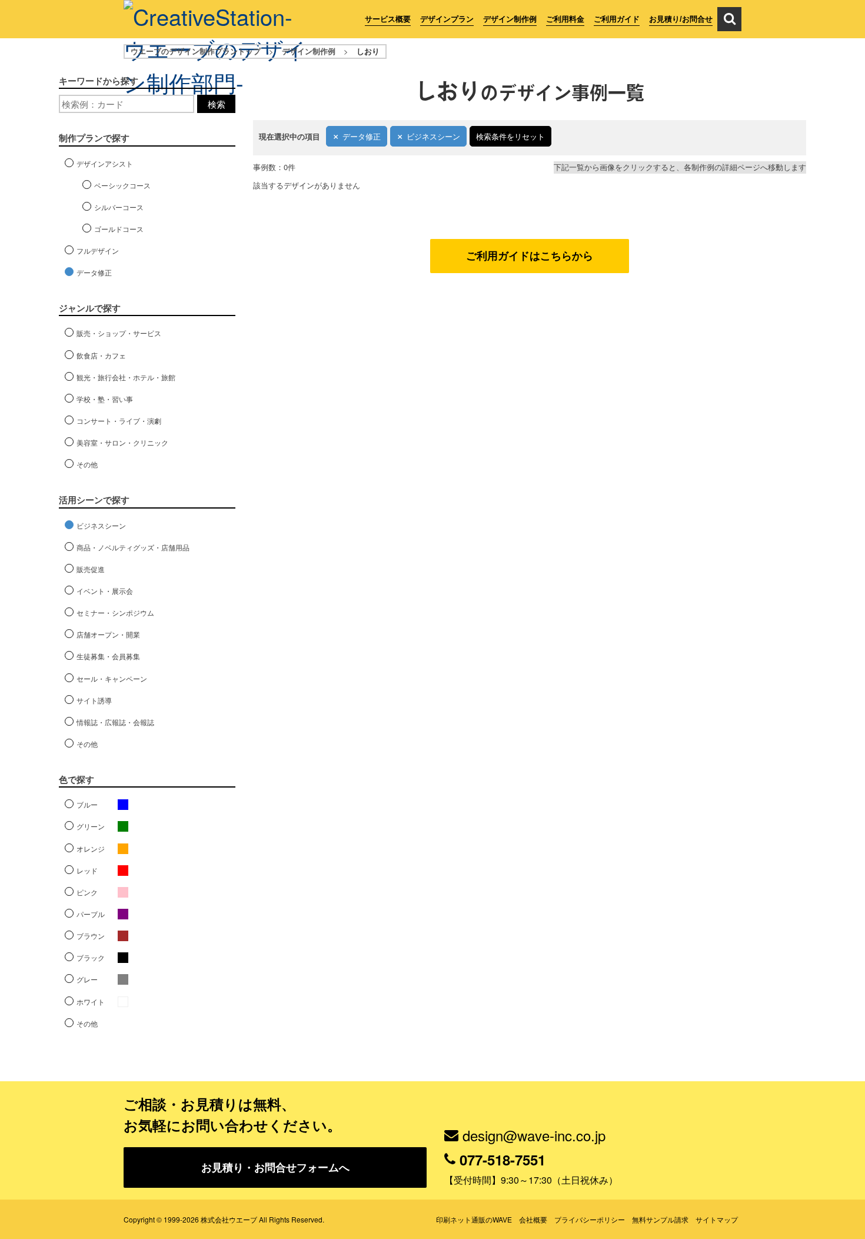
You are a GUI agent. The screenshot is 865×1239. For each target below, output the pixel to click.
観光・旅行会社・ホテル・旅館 (125, 377)
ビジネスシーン (433, 136)
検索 (216, 104)
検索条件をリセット (510, 136)
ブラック (90, 957)
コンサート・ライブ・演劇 (118, 421)
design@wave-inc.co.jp (534, 1135)
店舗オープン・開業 (108, 634)
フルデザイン (97, 250)
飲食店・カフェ (101, 355)
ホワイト (90, 1001)
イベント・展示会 (104, 591)
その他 (87, 464)
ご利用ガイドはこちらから (529, 255)
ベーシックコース (122, 185)
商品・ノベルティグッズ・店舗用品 (132, 547)
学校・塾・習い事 (104, 399)
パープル (90, 914)
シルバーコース (119, 207)
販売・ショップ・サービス (118, 333)
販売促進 (90, 569)
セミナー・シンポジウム (115, 612)
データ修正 (361, 136)
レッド (87, 870)
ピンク (87, 892)
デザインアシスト (104, 163)
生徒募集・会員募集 (108, 656)
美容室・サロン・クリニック (122, 442)
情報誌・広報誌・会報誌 (115, 722)
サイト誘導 (94, 700)
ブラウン (90, 936)
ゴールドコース (119, 229)
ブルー (87, 804)
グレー (87, 979)
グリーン (90, 826)
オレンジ (90, 848)
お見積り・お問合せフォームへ (275, 1167)
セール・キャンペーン (111, 678)
